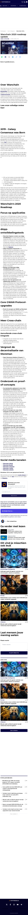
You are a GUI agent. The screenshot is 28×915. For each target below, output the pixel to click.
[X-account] (6, 904)
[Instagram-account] (14, 904)
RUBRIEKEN (22, 5)
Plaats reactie (14, 653)
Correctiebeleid (13, 908)
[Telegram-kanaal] (21, 904)
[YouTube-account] (17, 904)
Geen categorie (5, 38)
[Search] (22, 2)
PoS (5, 142)
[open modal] (26, 2)
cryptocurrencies (5, 94)
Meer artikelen (14, 730)
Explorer (11, 247)
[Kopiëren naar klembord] (16, 57)
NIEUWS (5, 5)
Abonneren (14, 495)
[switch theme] (24, 2)
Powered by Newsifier (14, 913)
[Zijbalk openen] (1, 6)
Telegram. (4, 478)
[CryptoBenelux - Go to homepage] (14, 900)
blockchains (4, 91)
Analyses (3, 622)
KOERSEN (13, 5)
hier (13, 476)
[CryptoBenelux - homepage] (5, 1)
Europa (2, 595)
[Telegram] (12, 57)
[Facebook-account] (10, 904)
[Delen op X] (9, 57)
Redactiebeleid (22, 908)
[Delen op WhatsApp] (2, 57)
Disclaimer (14, 910)
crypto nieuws (22, 475)
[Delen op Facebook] (5, 57)
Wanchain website (8, 469)
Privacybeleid (5, 908)
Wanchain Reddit (8, 465)
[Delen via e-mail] (20, 57)
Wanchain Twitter (8, 468)
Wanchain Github (8, 463)
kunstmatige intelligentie (8, 569)
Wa (4, 466)
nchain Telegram (9, 466)
